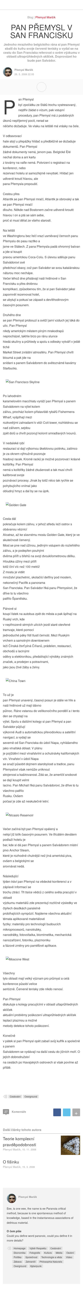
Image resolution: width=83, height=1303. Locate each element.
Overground (31, 1096)
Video (69, 1257)
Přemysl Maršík (45, 17)
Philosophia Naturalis (51, 1261)
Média (59, 1252)
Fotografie (35, 1252)
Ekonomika (19, 1252)
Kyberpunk (36, 1266)
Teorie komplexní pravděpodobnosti (19, 1141)
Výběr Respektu (38, 1248)
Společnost (31, 1257)
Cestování (15, 1096)
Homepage (19, 1248)
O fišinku (11, 1162)
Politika (17, 1257)
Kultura (48, 1252)
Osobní (70, 1252)
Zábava (18, 1261)
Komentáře (15, 1111)
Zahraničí (31, 1261)
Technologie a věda (51, 1257)
